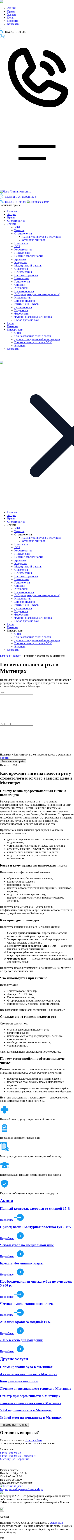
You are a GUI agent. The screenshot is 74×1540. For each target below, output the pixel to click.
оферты (4, 757)
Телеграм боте (33, 1440)
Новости (12, 20)
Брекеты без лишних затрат (22, 1263)
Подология (21, 310)
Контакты (13, 23)
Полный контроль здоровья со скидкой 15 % (35, 1208)
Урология (20, 259)
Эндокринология (24, 300)
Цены (10, 17)
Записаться (6, 40)
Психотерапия (23, 271)
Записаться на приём (16, 37)
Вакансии (20, 345)
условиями (56, 1522)
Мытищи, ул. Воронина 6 (20, 196)
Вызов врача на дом (26, 319)
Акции (11, 7)
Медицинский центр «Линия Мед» (21, 1489)
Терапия (19, 230)
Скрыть (23, 1424)
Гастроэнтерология (26, 275)
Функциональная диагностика (33, 316)
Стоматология (16, 220)
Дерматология (23, 307)
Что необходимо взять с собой (32, 335)
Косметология (23, 249)
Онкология (21, 268)
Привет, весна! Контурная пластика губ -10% (35, 1227)
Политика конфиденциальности (17, 1467)
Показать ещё (9, 1424)
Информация (15, 329)
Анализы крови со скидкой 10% (25, 1322)
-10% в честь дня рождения (21, 1340)
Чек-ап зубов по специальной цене (27, 1245)
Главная (12, 211)
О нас (17, 332)
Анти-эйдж (21, 287)
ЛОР (17, 246)
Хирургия (20, 262)
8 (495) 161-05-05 (15, 201)
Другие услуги (14, 1359)
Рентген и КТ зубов (26, 303)
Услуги (11, 14)
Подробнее (7, 1219)
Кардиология (22, 297)
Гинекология (22, 252)
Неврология (21, 278)
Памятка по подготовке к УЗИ (33, 342)
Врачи (11, 11)
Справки (19, 284)
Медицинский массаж (27, 265)
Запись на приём (10, 205)
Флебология (21, 313)
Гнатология (21, 243)
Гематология (22, 281)
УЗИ (17, 227)
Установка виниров (33, 239)
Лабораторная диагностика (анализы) (37, 294)
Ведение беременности (28, 255)
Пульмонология (24, 291)
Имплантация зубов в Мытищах (41, 236)
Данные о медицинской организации (37, 339)
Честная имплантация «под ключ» (27, 1304)
